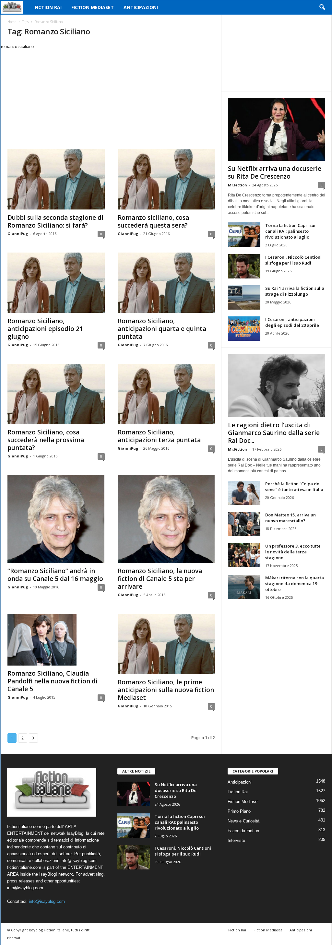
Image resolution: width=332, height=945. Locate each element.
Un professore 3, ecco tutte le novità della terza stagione (293, 552)
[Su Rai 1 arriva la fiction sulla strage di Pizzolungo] (244, 297)
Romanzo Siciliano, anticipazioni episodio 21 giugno (45, 329)
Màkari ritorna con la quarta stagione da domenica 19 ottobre (294, 583)
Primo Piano (239, 811)
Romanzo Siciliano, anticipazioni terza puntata (159, 436)
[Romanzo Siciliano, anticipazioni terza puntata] (166, 394)
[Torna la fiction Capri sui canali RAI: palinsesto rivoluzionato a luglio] (244, 234)
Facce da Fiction (243, 830)
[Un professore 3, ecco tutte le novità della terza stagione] (244, 555)
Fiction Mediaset (92, 7)
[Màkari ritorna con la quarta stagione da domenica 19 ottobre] (244, 587)
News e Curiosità (243, 821)
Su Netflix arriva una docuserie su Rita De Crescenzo (274, 172)
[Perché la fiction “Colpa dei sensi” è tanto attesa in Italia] (244, 493)
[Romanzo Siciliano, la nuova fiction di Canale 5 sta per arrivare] (166, 519)
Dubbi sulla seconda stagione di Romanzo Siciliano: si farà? (55, 221)
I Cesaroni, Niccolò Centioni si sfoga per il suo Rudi (293, 260)
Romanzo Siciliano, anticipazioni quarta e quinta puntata (162, 329)
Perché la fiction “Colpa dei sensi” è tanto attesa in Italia (294, 486)
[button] (322, 7)
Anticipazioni (141, 7)
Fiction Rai (48, 7)
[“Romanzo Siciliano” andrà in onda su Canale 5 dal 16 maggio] (56, 519)
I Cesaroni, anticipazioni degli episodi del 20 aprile (292, 322)
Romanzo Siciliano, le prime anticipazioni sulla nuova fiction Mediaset (166, 690)
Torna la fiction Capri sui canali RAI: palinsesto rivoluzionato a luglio (290, 231)
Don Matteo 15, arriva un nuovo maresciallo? (290, 518)
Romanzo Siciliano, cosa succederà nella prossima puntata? (45, 440)
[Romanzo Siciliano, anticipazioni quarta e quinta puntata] (166, 283)
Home (11, 21)
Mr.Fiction (237, 185)
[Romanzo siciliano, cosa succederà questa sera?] (166, 179)
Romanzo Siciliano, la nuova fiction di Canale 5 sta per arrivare (160, 579)
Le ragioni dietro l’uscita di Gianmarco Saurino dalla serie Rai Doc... (274, 433)
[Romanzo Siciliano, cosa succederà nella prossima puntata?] (56, 394)
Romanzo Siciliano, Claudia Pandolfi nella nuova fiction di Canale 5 (52, 681)
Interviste (236, 840)
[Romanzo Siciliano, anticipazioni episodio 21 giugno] (56, 283)
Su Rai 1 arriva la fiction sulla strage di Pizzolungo (294, 291)
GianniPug (17, 233)
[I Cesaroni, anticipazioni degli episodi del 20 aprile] (244, 328)
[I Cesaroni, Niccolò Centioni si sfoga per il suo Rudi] (244, 266)
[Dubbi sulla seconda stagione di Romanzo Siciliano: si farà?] (56, 179)
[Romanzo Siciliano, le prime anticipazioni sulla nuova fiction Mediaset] (166, 644)
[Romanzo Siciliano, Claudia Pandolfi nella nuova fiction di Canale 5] (56, 640)
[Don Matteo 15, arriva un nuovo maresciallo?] (244, 524)
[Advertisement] (110, 98)
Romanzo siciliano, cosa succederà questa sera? (153, 221)
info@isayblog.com (47, 901)
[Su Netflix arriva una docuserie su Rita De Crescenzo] (276, 129)
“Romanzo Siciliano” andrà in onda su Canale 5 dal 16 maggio (55, 575)
